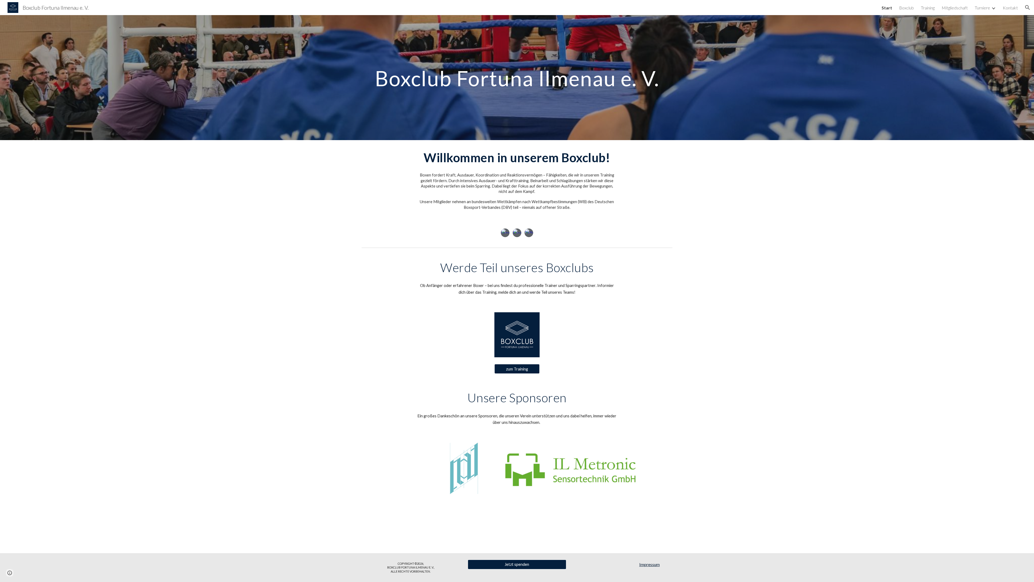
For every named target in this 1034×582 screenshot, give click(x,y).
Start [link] (887, 7)
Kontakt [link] (1010, 7)
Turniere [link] (982, 7)
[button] (1027, 7)
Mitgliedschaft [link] (955, 7)
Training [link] (928, 7)
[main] (517, 77)
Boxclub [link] (906, 7)
